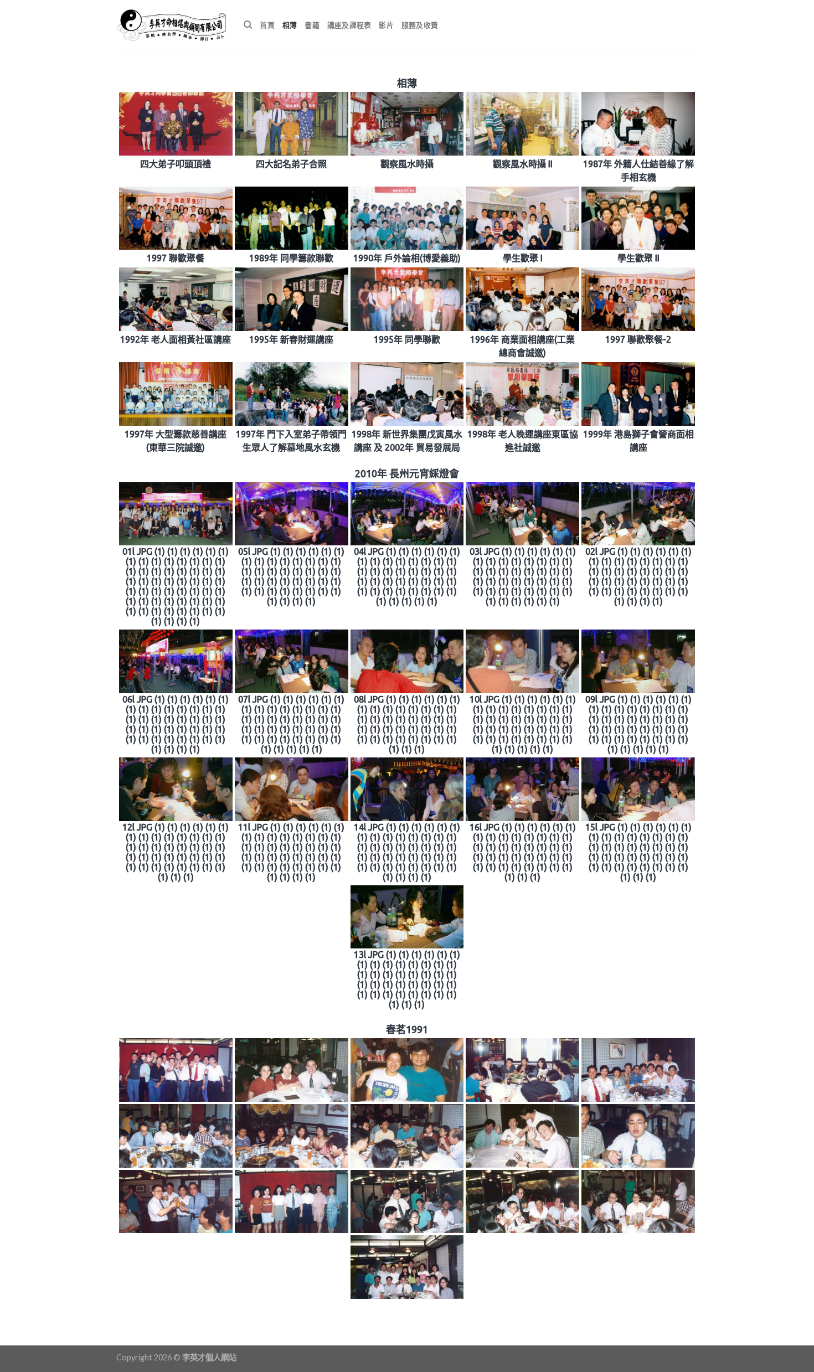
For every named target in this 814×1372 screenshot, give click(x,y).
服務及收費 (419, 24)
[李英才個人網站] (171, 25)
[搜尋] (248, 24)
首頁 (267, 24)
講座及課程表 (349, 24)
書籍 (312, 24)
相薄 (289, 24)
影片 (386, 24)
